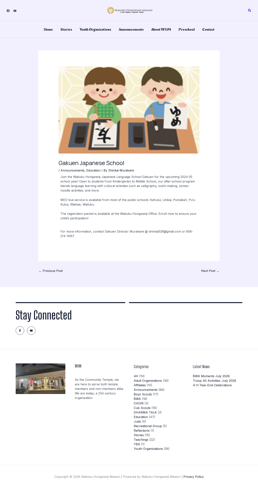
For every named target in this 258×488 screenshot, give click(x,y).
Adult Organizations (148, 380)
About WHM (161, 29)
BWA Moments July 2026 (211, 376)
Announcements (131, 29)
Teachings (141, 439)
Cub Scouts (142, 408)
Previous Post (51, 271)
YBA (137, 444)
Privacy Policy (193, 477)
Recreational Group (148, 426)
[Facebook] (8, 10)
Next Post (210, 271)
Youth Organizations (95, 29)
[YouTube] (14, 10)
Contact (208, 29)
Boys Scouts (143, 394)
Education (93, 170)
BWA (137, 399)
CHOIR (139, 403)
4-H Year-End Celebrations (212, 385)
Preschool (186, 29)
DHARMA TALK (145, 412)
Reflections (142, 430)
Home (48, 29)
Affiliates (140, 385)
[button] (249, 10)
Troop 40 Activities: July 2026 (214, 380)
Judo (137, 421)
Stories (66, 29)
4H (136, 376)
